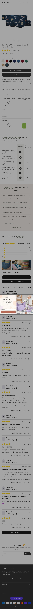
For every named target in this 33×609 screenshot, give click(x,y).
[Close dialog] (32, 295)
